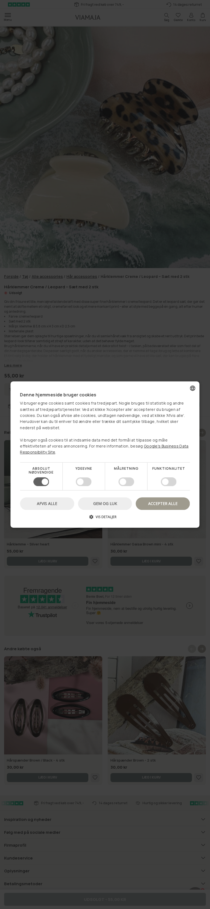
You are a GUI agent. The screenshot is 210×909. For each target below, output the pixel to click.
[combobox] (193, 388)
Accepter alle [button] (162, 503)
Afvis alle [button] (47, 503)
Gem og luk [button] (105, 503)
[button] (105, 519)
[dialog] (104, 454)
